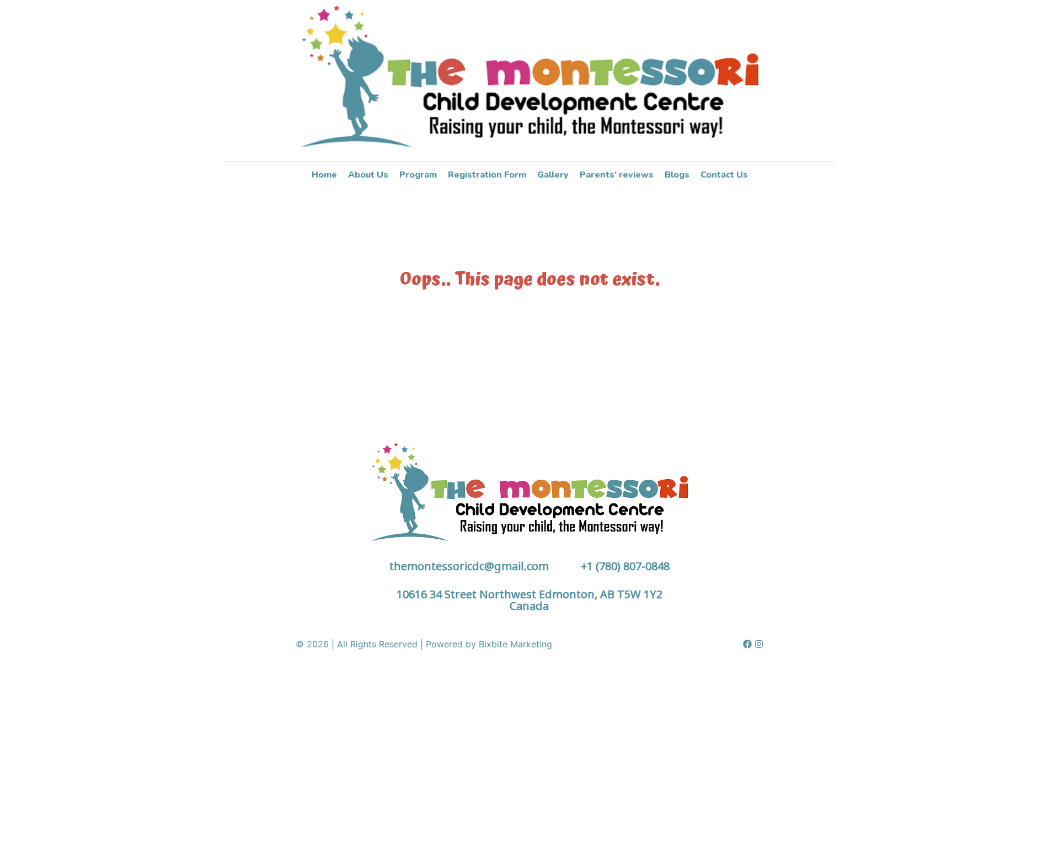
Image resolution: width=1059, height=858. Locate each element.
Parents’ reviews (617, 175)
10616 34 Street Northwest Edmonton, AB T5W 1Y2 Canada (529, 600)
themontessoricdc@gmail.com (469, 566)
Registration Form (487, 175)
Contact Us (724, 175)
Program (418, 175)
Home (324, 175)
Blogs (677, 175)
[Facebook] (747, 644)
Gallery (553, 175)
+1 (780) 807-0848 (625, 566)
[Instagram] (759, 644)
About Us (368, 175)
